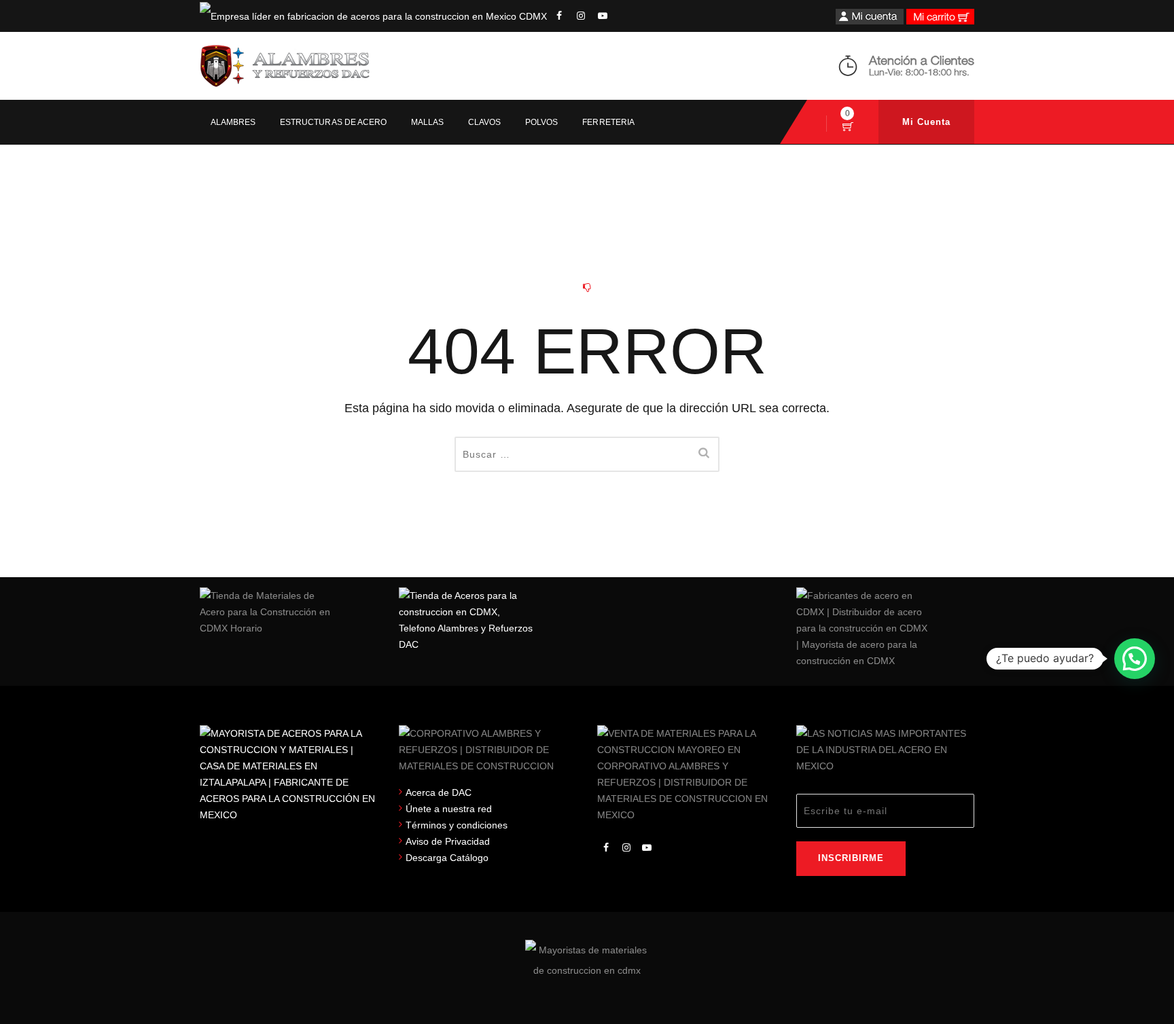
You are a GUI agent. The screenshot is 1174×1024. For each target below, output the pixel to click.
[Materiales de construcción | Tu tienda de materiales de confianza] (285, 66)
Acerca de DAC (439, 792)
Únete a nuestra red (449, 808)
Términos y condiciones (457, 825)
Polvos (541, 122)
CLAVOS (484, 122)
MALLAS (427, 122)
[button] (1134, 658)
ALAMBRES (233, 122)
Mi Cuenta (926, 122)
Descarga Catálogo (447, 857)
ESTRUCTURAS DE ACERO (333, 122)
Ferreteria (608, 122)
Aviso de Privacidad (448, 841)
